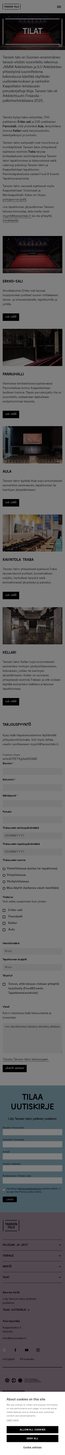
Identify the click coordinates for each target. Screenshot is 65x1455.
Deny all (32, 1438)
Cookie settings (32, 1447)
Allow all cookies (32, 1429)
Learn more (12, 1420)
